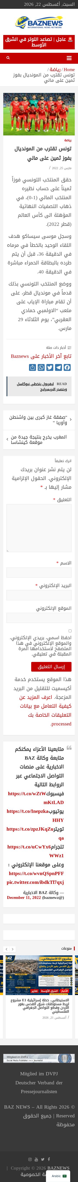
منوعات (66, 948)
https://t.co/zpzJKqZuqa (35, 833)
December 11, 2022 (24, 897)
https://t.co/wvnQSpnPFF (36, 873)
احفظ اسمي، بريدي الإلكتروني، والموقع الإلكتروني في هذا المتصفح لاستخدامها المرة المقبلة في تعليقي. (41, 646)
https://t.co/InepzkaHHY (35, 816)
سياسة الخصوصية (38, 1174)
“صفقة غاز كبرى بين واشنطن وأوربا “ (38, 420)
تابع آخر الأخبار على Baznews (41, 356)
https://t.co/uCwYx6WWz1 (35, 851)
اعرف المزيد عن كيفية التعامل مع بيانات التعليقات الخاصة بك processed (45, 710)
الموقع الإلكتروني (54, 608)
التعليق (62, 499)
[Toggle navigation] (69, 58)
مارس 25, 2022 (62, 168)
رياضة (68, 140)
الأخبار (64, 991)
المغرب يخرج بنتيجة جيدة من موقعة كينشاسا (39, 440)
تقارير (34, 991)
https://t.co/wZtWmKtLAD (36, 798)
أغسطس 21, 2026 (54, 1018)
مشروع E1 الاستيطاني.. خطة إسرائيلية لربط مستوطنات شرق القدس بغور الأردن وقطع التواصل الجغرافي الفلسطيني (40, 1006)
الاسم (64, 563)
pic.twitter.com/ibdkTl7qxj (35, 882)
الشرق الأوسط (49, 991)
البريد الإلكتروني (53, 585)
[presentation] (6, 949)
